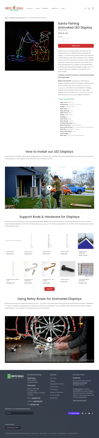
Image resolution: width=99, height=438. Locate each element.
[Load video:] (49, 188)
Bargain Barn (54, 398)
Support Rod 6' (47, 251)
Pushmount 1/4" (65, 279)
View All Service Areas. (80, 400)
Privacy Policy (54, 387)
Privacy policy (35, 433)
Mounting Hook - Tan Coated (48, 280)
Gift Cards (53, 378)
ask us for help (43, 224)
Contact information (73, 433)
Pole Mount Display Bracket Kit (84, 280)
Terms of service (52, 433)
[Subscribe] (32, 413)
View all (49, 289)
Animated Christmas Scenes (17, 18)
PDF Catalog (54, 389)
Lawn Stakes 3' (10, 251)
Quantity (60, 36)
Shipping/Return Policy (57, 384)
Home (6, 18)
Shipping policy (62, 433)
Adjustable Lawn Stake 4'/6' (12, 280)
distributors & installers (80, 383)
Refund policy (43, 433)
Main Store (78, 389)
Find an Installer (55, 395)
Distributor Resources (56, 392)
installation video (85, 92)
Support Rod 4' (29, 251)
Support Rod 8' (65, 251)
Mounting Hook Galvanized (29, 280)
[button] (85, 8)
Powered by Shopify (25, 433)
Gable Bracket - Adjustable (83, 252)
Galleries (52, 381)
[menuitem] (30, 8)
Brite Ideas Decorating (14, 433)
